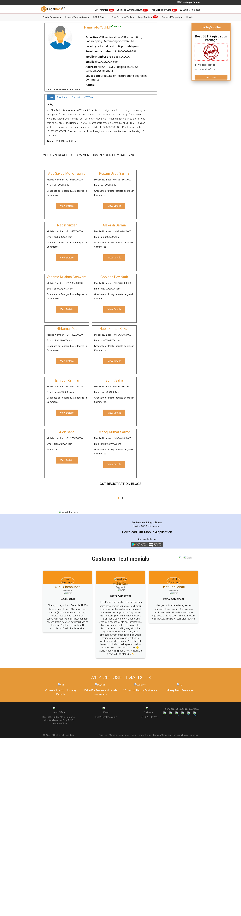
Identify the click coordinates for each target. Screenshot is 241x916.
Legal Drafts (147, 17)
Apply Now (211, 77)
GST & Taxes (99, 17)
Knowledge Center (190, 2)
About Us (103, 735)
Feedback (62, 97)
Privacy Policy (144, 735)
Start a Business (51, 17)
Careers (113, 735)
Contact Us (124, 735)
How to (189, 17)
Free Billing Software (161, 10)
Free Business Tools (122, 17)
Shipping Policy (180, 735)
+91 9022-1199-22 (149, 717)
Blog (134, 735)
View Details (67, 205)
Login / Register (191, 9)
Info (51, 97)
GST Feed (89, 97)
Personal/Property (171, 17)
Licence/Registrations (76, 17)
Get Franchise (102, 10)
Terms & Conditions (162, 735)
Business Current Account (130, 10)
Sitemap (194, 735)
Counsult (76, 97)
